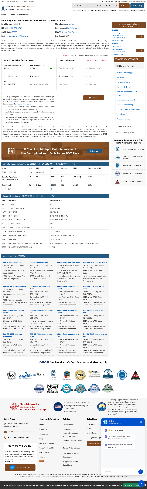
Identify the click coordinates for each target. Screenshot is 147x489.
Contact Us (43, 434)
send (141, 471)
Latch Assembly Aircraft (126, 100)
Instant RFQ (137, 6)
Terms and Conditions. (22, 104)
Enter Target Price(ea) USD (39, 81)
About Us (43, 429)
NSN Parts (98, 11)
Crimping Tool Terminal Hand (128, 109)
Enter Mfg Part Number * (13, 65)
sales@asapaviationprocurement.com (21, 432)
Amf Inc (12, 14)
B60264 (15, 286)
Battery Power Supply (125, 72)
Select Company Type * (67, 73)
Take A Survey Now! (23, 467)
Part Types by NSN (46, 443)
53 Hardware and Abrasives (17, 36)
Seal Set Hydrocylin (124, 87)
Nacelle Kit (121, 77)
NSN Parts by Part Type (125, 66)
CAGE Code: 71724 (117, 54)
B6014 (12, 262)
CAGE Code (113, 11)
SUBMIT (94, 97)
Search (125, 6)
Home (74, 11)
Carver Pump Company (119, 33)
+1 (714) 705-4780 (18, 437)
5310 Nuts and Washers (68, 32)
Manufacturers (81, 11)
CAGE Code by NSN (47, 448)
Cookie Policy (68, 429)
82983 (14, 32)
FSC (88, 11)
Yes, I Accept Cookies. (133, 485)
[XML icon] (41, 461)
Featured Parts (122, 11)
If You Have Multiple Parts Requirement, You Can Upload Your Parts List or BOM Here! (50, 151)
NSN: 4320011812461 (118, 38)
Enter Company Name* (93, 65)
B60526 (115, 30)
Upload (93, 151)
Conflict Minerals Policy (72, 440)
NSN (5, 81)
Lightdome (121, 114)
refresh (141, 422)
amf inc (71, 24)
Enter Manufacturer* (37, 65)
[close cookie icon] (145, 485)
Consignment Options (95, 437)
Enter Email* (63, 81)
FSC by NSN (44, 452)
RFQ (140, 37)
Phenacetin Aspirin (124, 82)
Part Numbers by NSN (125, 132)
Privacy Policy (68, 424)
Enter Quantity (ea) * (11, 73)
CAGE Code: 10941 (117, 40)
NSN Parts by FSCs (123, 126)
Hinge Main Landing (125, 104)
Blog (41, 438)
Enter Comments (90, 81)
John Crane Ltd (116, 46)
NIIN (92, 11)
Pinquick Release (123, 119)
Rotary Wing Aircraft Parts (137, 11)
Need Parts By (34, 73)
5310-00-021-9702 (14, 28)
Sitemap (43, 457)
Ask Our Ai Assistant (96, 443)
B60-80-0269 (68, 262)
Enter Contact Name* (66, 65)
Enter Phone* (89, 73)
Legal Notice (92, 433)
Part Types (105, 11)
